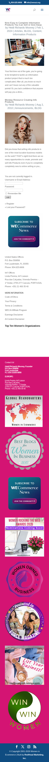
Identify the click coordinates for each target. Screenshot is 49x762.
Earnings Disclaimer (14, 315)
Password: (9, 187)
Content (37, 31)
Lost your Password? (16, 207)
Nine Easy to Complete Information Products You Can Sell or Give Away (23, 24)
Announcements (24, 108)
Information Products (24, 34)
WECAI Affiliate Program (16, 310)
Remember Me (14, 193)
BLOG (27, 31)
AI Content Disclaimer (14, 319)
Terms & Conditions (13, 306)
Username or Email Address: (17, 180)
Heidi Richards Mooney (21, 27)
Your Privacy (10, 301)
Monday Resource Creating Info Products (21, 101)
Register (10, 204)
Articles (18, 31)
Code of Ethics (11, 297)
